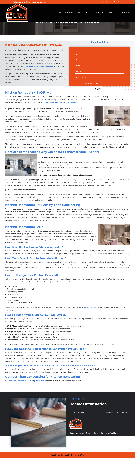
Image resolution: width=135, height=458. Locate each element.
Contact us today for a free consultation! (59, 102)
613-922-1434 (20, 2)
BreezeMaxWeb (77, 455)
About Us (68, 12)
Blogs (104, 12)
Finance (113, 12)
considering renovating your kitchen (38, 66)
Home (59, 12)
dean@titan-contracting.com (36, 2)
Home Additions (111, 433)
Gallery (93, 12)
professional (39, 381)
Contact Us (124, 12)
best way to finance (91, 307)
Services (81, 12)
